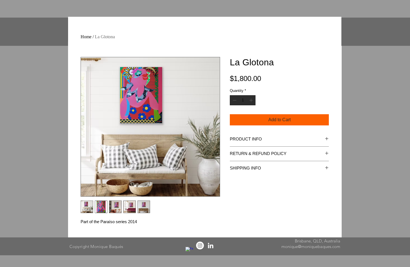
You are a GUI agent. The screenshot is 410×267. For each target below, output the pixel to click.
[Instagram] (200, 245)
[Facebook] (189, 251)
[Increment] (251, 100)
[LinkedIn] (210, 245)
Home (86, 36)
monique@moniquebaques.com (310, 246)
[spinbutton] (242, 100)
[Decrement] (234, 100)
